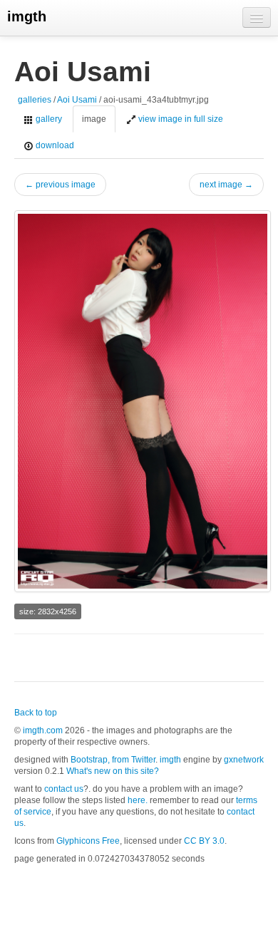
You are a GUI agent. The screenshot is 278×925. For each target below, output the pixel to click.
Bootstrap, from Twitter (113, 760)
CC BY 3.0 (204, 841)
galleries (34, 100)
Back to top (35, 713)
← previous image (60, 185)
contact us (63, 789)
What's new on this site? (112, 771)
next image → (226, 185)
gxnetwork (244, 760)
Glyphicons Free (88, 841)
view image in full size (179, 119)
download (54, 145)
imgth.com (43, 730)
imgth (26, 16)
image (94, 119)
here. (138, 800)
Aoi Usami (77, 100)
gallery (48, 119)
